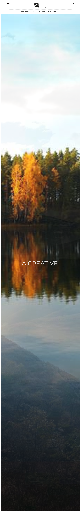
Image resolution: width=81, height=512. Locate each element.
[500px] (10, 3)
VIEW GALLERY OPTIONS (40, 274)
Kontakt (55, 11)
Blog (49, 11)
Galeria (38, 11)
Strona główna (25, 11)
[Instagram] (8, 3)
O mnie (32, 11)
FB (59, 11)
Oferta (43, 11)
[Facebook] (7, 3)
